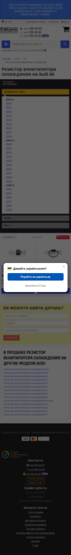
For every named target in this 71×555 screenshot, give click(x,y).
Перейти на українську (35, 276)
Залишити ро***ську (35, 285)
